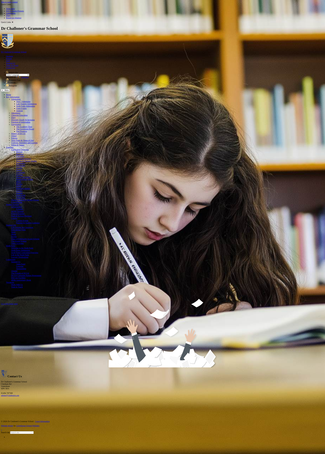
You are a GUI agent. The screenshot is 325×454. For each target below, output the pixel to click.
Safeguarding (16, 207)
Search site (5, 432)
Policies (14, 138)
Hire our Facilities (18, 278)
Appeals (19, 111)
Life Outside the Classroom (22, 227)
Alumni (14, 271)
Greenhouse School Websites (27, 426)
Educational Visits (18, 230)
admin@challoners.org (10, 395)
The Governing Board (25, 129)
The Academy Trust (24, 127)
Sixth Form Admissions (25, 106)
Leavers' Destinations (19, 257)
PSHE (18, 186)
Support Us (10, 63)
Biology (19, 152)
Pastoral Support (17, 214)
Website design (7, 426)
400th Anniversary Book (21, 280)
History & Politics (23, 177)
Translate (25, 77)
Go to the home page (9, 304)
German (19, 175)
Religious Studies (23, 188)
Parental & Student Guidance (28, 223)
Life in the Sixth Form (20, 255)
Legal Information (42, 421)
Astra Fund (20, 264)
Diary (8, 15)
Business (19, 154)
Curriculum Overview (20, 150)
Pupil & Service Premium (21, 216)
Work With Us (17, 285)
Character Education (19, 115)
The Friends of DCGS (20, 273)
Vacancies (10, 282)
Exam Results (16, 202)
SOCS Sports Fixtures (15, 11)
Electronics (20, 166)
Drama (14, 237)
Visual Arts (20, 198)
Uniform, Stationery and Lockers (24, 143)
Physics (19, 184)
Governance (16, 124)
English (19, 168)
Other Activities (17, 243)
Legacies (19, 266)
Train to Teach (17, 287)
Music (18, 182)
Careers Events (22, 220)
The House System (18, 241)
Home (8, 95)
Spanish (19, 193)
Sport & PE (21, 195)
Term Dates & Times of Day (22, 140)
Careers (14, 218)
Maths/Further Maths (24, 179)
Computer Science (23, 159)
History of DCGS (18, 134)
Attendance (15, 113)
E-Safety (19, 209)
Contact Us (10, 68)
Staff (8, 61)
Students (9, 56)
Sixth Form (10, 246)
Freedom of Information (20, 122)
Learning (9, 147)
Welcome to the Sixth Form (22, 248)
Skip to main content (9, 2)
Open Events (21, 108)
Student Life (11, 225)
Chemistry (20, 156)
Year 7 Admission (23, 101)
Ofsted (14, 136)
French (19, 170)
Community (11, 259)
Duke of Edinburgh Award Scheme (25, 239)
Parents (9, 58)
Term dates (10, 9)
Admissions (10, 13)
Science (19, 191)
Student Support (12, 204)
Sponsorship (21, 269)
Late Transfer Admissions (26, 104)
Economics (20, 163)
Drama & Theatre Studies (26, 161)
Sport (13, 232)
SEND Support (17, 211)
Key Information (12, 97)
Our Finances (21, 131)
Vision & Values (17, 145)
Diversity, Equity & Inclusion (23, 120)
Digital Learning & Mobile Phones (25, 200)
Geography (20, 172)
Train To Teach (12, 65)
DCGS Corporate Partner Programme (26, 275)
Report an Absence (13, 18)
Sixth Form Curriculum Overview (24, 253)
